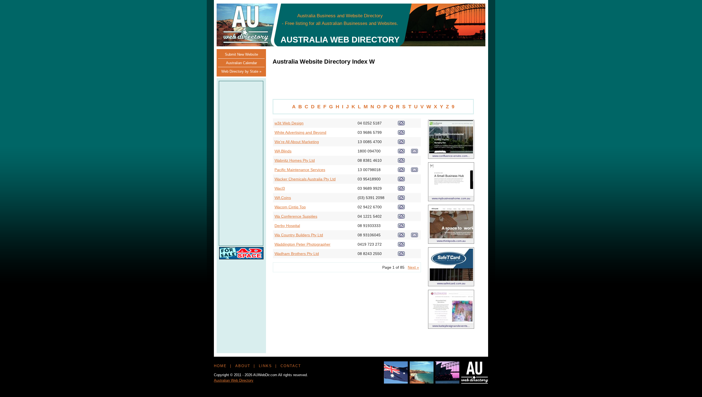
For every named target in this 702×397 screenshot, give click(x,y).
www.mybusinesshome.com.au (451, 198)
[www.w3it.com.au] (401, 124)
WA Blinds (282, 151)
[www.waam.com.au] (401, 142)
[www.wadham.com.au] (401, 254)
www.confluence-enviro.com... (451, 155)
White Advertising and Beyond (300, 132)
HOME (220, 366)
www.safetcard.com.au (451, 283)
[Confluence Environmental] (451, 152)
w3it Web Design (289, 123)
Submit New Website (241, 54)
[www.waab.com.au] (401, 133)
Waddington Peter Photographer (302, 244)
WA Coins (282, 197)
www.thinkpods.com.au (451, 240)
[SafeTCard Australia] (451, 279)
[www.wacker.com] (401, 180)
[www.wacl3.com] (401, 189)
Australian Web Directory (233, 380)
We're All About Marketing (296, 142)
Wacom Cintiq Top (290, 207)
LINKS (265, 366)
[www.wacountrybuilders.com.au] (401, 236)
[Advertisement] (382, 19)
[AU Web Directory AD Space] (241, 258)
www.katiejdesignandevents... (451, 325)
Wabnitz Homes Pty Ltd (294, 160)
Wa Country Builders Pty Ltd (298, 235)
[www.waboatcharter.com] (401, 170)
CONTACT (291, 366)
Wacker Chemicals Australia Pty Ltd (305, 179)
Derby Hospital (287, 225)
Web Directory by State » (241, 71)
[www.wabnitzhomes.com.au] (401, 161)
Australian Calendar (241, 63)
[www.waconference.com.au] (401, 217)
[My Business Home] (451, 194)
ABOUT (242, 366)
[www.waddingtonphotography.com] (401, 245)
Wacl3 (279, 188)
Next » (413, 267)
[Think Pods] (451, 237)
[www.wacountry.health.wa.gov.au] (401, 226)
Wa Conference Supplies (295, 216)
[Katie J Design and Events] (451, 322)
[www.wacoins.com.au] (401, 198)
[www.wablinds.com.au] (401, 152)
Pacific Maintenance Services (299, 170)
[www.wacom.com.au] (401, 208)
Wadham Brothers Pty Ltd (296, 253)
